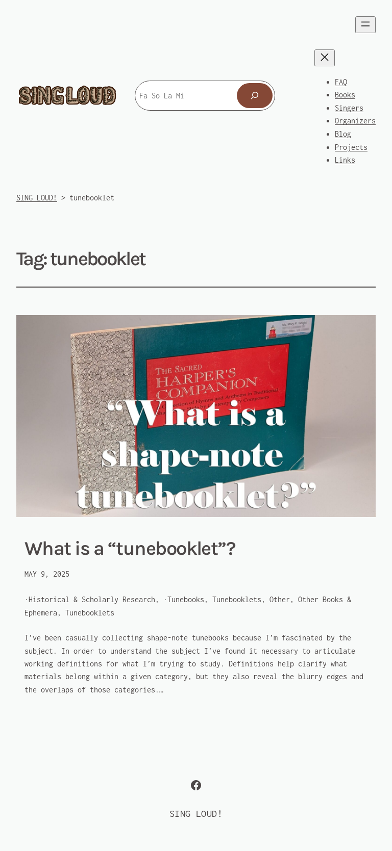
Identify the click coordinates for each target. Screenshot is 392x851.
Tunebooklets (89, 612)
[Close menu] (324, 57)
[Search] (255, 95)
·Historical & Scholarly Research (89, 599)
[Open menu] (365, 24)
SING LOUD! (196, 813)
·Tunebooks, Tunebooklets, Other (226, 599)
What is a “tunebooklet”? (129, 548)
